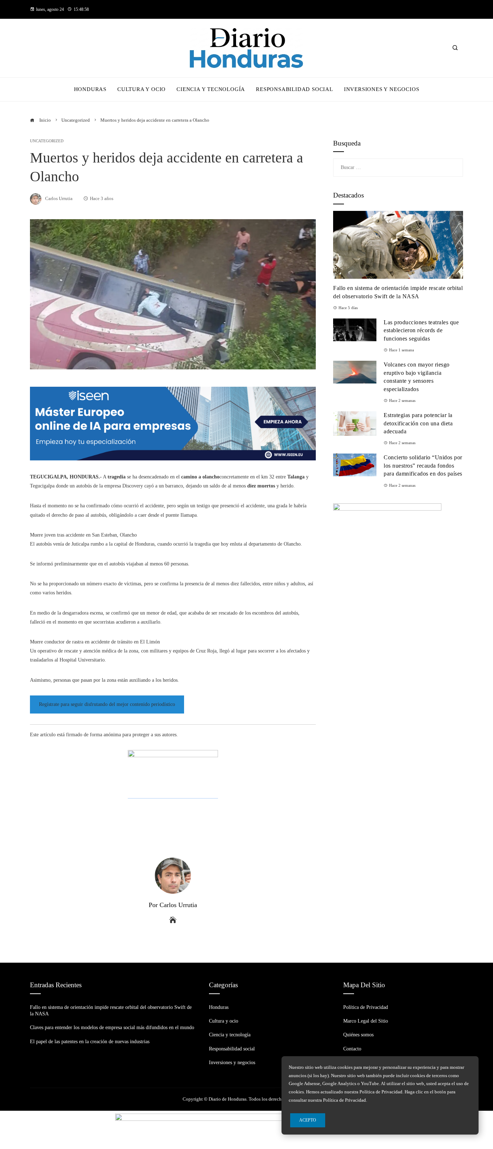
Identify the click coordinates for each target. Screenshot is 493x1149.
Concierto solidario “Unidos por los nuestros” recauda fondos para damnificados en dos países (423, 465)
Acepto (307, 1120)
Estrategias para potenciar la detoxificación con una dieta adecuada (418, 423)
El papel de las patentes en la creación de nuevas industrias (89, 1041)
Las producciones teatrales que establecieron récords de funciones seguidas (421, 330)
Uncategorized (47, 141)
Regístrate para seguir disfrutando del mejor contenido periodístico (107, 704)
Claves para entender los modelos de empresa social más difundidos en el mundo (112, 1027)
